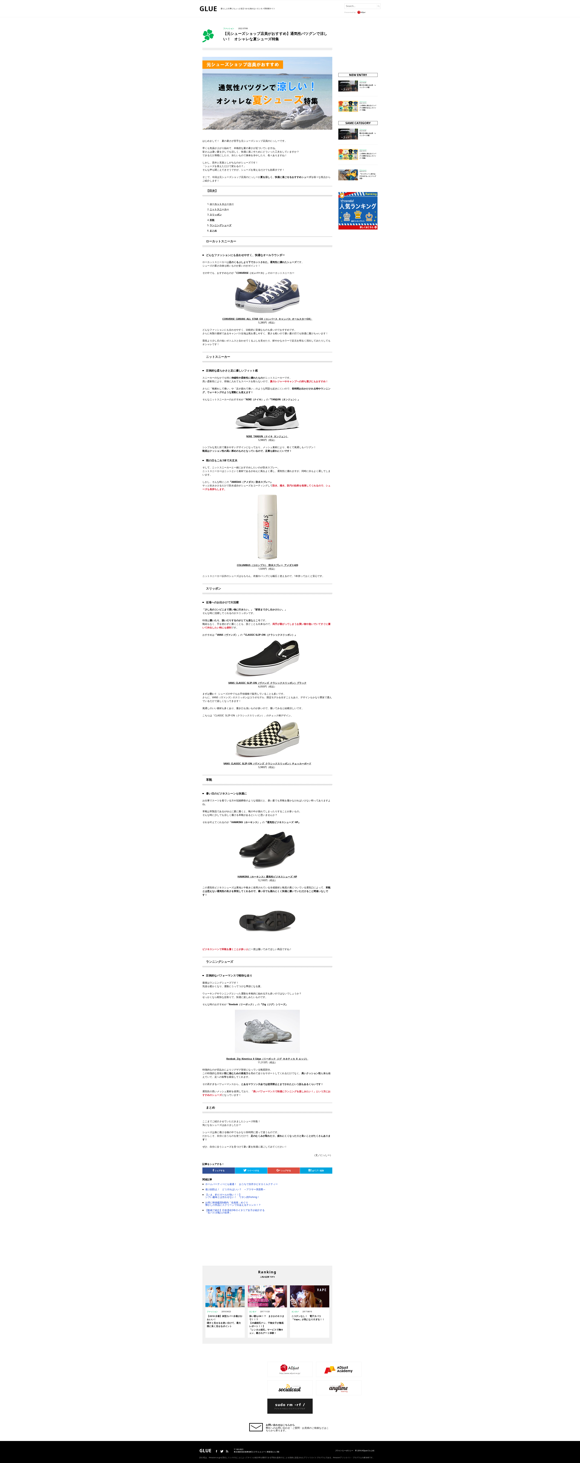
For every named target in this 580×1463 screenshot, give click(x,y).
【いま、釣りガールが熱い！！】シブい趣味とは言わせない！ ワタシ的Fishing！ (232, 1196)
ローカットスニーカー (222, 204)
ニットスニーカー (219, 209)
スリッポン (216, 214)
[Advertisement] (241, 1242)
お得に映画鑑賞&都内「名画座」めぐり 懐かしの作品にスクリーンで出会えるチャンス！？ (233, 1204)
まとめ (213, 230)
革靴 (212, 220)
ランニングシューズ (220, 225)
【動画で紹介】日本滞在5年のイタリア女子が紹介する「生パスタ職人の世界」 (235, 1211)
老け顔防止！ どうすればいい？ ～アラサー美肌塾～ (235, 1189)
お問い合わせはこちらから (280, 1425)
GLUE (208, 8)
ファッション (228, 28)
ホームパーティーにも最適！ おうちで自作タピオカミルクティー (241, 1184)
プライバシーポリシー (344, 1450)
